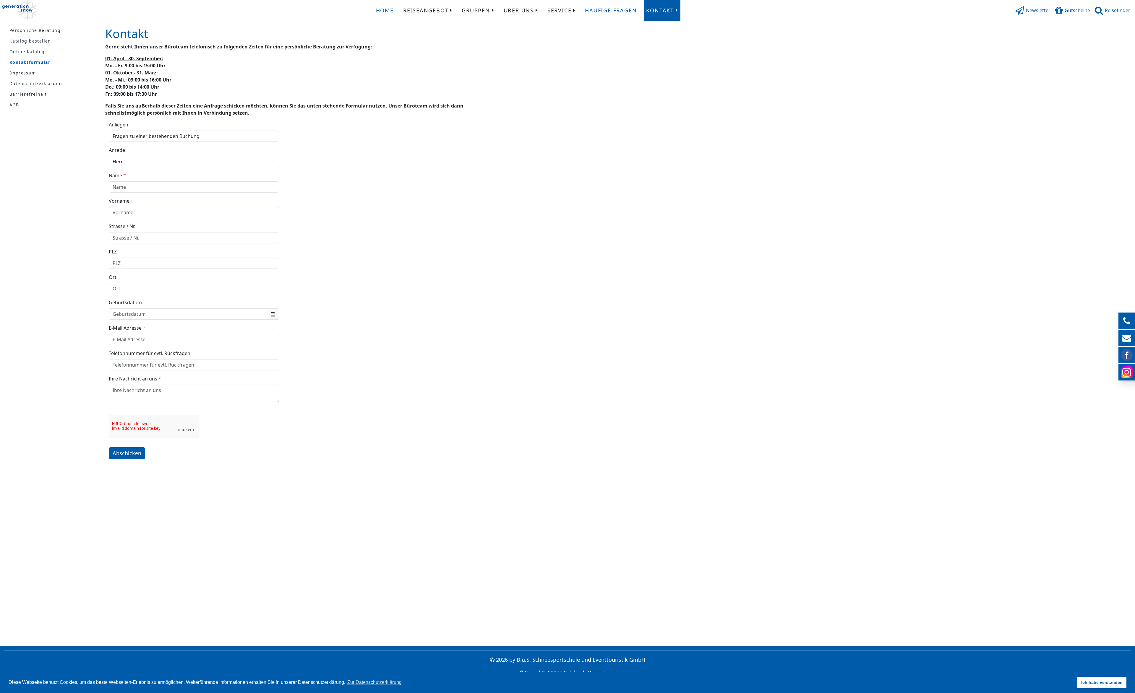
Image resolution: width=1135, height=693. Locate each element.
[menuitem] (385, 10)
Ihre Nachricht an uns (133, 378)
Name (115, 175)
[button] (1032, 10)
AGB (14, 105)
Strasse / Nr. (122, 226)
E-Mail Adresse (125, 328)
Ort (112, 277)
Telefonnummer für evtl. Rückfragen (149, 353)
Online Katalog (27, 51)
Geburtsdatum (125, 302)
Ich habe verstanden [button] (1102, 682)
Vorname (119, 201)
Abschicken (127, 453)
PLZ (113, 251)
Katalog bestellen (30, 41)
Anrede (117, 150)
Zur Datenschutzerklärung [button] (374, 682)
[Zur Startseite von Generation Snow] (19, 10)
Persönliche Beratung (35, 30)
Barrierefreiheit (28, 94)
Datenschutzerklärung (35, 83)
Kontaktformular (29, 62)
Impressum (22, 73)
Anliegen (118, 124)
